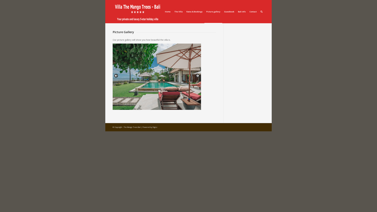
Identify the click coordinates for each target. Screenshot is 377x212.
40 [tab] (158, 110)
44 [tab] (172, 110)
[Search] (261, 11)
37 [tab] (148, 110)
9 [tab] (141, 107)
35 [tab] (141, 110)
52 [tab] (199, 110)
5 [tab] (128, 107)
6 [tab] (131, 107)
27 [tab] (114, 110)
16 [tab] (165, 107)
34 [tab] (138, 110)
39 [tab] (155, 110)
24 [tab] (192, 107)
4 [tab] (124, 107)
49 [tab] (189, 110)
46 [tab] (179, 110)
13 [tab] (155, 107)
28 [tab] (118, 110)
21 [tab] (182, 107)
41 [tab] (162, 110)
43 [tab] (169, 110)
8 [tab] (138, 107)
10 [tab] (145, 107)
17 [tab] (169, 107)
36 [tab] (145, 110)
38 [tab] (152, 110)
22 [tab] (185, 107)
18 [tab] (172, 107)
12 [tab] (152, 107)
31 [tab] (128, 110)
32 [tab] (131, 110)
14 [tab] (158, 107)
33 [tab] (135, 110)
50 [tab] (192, 110)
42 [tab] (165, 110)
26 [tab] (199, 107)
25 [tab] (196, 107)
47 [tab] (182, 110)
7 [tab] (135, 107)
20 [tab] (179, 107)
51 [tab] (196, 110)
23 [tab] (189, 107)
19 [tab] (175, 107)
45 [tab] (175, 110)
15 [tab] (162, 107)
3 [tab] (121, 107)
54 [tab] (158, 112)
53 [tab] (155, 112)
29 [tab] (121, 110)
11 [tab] (148, 107)
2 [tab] (118, 107)
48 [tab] (185, 110)
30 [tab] (124, 110)
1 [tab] (114, 107)
